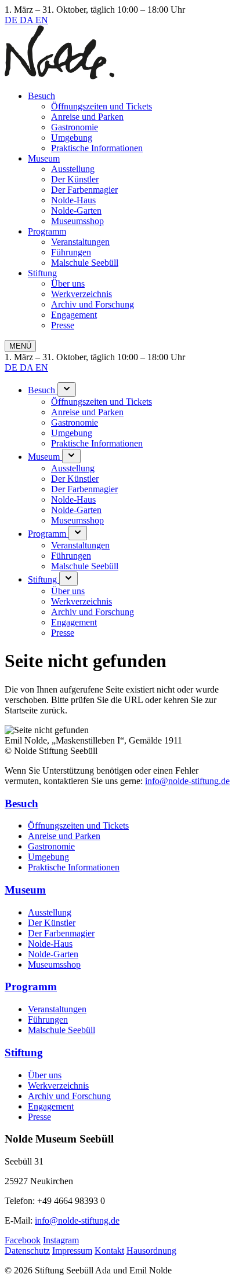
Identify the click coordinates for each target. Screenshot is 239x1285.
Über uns (68, 283)
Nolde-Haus (73, 200)
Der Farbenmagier (84, 190)
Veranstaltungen (80, 242)
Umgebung (71, 137)
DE (12, 20)
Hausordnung (151, 1250)
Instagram (61, 1240)
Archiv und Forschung (92, 304)
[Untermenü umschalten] (66, 389)
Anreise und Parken (87, 117)
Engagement (74, 315)
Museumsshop (77, 221)
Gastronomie (74, 127)
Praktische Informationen (97, 148)
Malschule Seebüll (84, 263)
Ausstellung (73, 169)
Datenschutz (27, 1250)
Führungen (71, 252)
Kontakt (109, 1250)
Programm (47, 231)
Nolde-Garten (76, 210)
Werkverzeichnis (81, 294)
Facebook (23, 1240)
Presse (62, 325)
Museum (44, 158)
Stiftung (42, 273)
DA (27, 20)
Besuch (41, 96)
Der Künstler (75, 179)
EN (41, 20)
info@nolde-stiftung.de (187, 781)
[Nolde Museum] (59, 76)
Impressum (72, 1250)
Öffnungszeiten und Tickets (101, 106)
